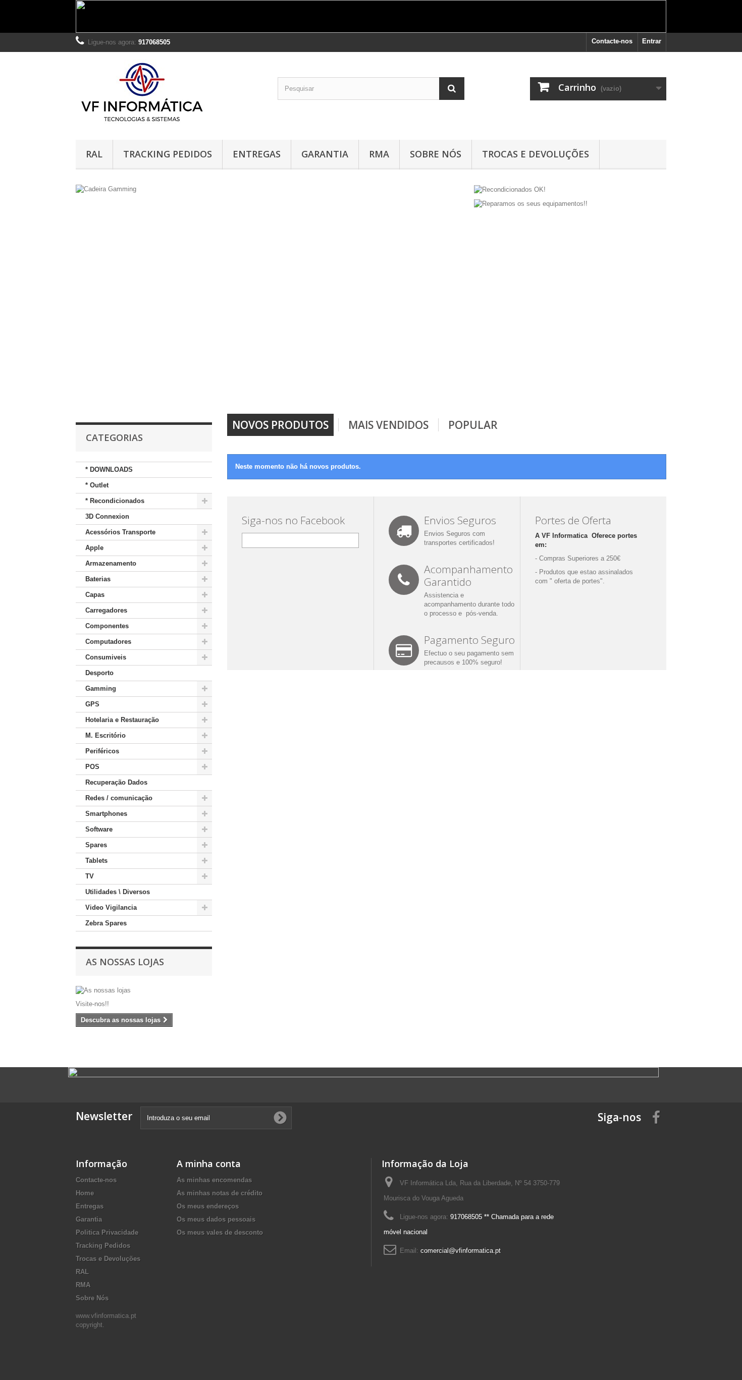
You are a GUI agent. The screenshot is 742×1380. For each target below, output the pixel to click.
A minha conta (209, 1163)
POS (92, 766)
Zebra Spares (106, 923)
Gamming (100, 688)
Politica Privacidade (107, 1232)
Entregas (257, 154)
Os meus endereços (208, 1206)
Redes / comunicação (118, 798)
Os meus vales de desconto (220, 1232)
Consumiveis (105, 657)
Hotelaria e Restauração (122, 720)
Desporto (99, 673)
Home (85, 1193)
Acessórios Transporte (120, 532)
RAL (94, 154)
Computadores (108, 641)
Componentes (107, 626)
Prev (426, 388)
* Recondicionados (114, 501)
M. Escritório (105, 735)
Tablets (96, 860)
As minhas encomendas (214, 1180)
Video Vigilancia (111, 907)
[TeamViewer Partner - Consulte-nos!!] (272, 291)
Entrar (651, 41)
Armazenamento (110, 563)
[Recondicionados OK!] (510, 189)
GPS (92, 704)
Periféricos (102, 751)
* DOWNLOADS (109, 469)
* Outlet (97, 485)
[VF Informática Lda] (169, 93)
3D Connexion (107, 516)
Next (451, 388)
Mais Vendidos (388, 424)
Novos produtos (280, 425)
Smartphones (106, 813)
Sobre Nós (435, 154)
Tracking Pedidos (167, 154)
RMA (379, 154)
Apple (94, 547)
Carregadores (106, 610)
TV (89, 876)
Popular (473, 424)
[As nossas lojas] (144, 990)
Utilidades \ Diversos (117, 892)
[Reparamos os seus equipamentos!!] (531, 203)
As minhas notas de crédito (219, 1193)
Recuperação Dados (116, 782)
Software (99, 829)
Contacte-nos (612, 41)
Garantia (324, 154)
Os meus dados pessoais (216, 1219)
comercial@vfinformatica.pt (460, 1250)
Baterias (98, 579)
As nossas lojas (125, 962)
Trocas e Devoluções (535, 154)
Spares (96, 845)
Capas (94, 594)
